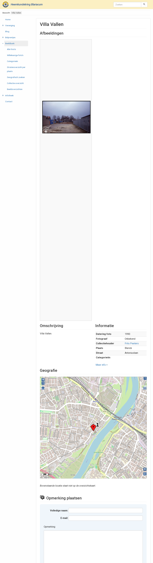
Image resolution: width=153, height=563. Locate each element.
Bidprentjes (10, 37)
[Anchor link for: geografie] (59, 370)
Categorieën (12, 61)
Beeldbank (9, 43)
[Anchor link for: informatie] (116, 325)
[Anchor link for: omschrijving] (65, 325)
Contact (8, 101)
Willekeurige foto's (15, 55)
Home (7, 19)
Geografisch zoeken (16, 77)
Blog (7, 31)
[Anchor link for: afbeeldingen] (65, 33)
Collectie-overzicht (15, 83)
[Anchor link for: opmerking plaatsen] (85, 498)
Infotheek (9, 95)
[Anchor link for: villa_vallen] (66, 23)
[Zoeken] (144, 4)
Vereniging (10, 25)
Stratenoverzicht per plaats (16, 69)
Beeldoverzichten (14, 89)
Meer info (101, 364)
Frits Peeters (132, 343)
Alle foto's (11, 49)
